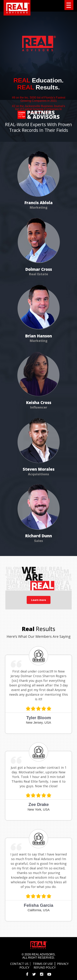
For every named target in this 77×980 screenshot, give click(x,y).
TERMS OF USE (43, 964)
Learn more (38, 600)
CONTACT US (19, 964)
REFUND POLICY (45, 967)
